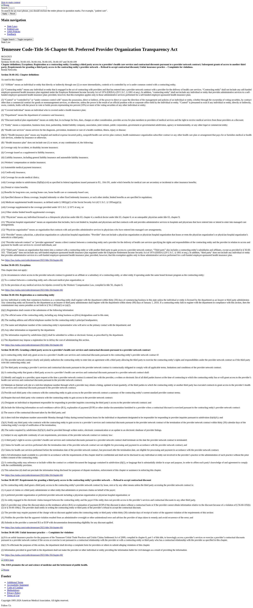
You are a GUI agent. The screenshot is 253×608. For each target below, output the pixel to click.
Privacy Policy (13, 593)
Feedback (11, 34)
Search (4, 8)
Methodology (13, 590)
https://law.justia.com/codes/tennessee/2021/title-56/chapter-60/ (34, 260)
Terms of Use (13, 595)
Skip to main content (10, 2)
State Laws (12, 26)
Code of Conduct (15, 587)
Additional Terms (15, 582)
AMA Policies (13, 31)
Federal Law (13, 29)
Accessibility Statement (18, 585)
